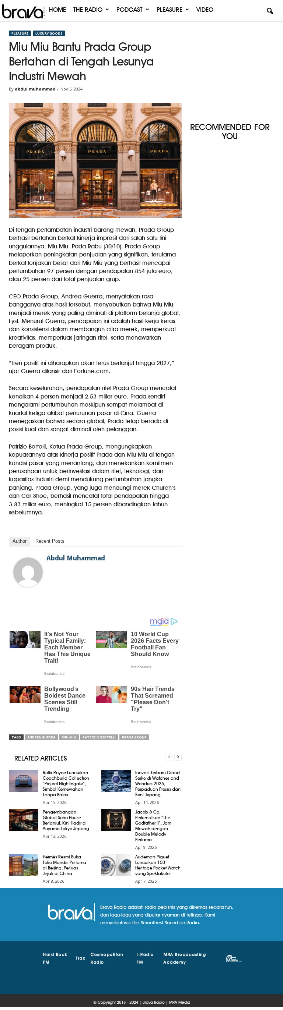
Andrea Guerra (41, 737)
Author (20, 541)
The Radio (87, 9)
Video (204, 9)
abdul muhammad (35, 89)
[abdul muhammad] (28, 572)
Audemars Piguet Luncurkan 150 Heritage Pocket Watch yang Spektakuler (158, 865)
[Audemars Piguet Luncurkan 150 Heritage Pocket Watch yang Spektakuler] (116, 865)
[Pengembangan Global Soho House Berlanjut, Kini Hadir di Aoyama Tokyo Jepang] (23, 820)
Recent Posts (49, 541)
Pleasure (169, 9)
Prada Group (134, 737)
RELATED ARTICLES (40, 758)
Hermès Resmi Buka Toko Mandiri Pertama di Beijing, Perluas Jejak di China (64, 865)
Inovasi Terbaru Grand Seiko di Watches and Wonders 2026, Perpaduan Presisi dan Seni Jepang (158, 783)
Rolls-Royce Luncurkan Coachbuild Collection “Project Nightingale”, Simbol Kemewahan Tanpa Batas (66, 783)
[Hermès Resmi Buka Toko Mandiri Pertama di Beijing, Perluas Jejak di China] (23, 865)
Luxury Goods (49, 33)
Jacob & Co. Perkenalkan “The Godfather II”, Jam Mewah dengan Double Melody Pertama (153, 825)
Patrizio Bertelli (99, 737)
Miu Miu (69, 737)
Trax (80, 958)
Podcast (129, 9)
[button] (270, 11)
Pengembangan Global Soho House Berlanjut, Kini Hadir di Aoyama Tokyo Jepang (66, 820)
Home (57, 9)
